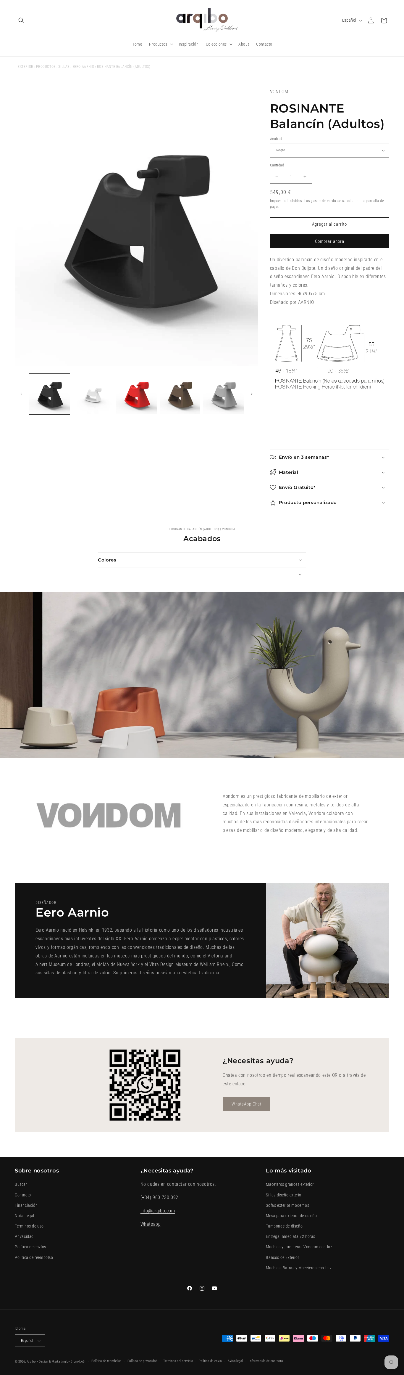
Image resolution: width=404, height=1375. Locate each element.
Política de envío (210, 1361)
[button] (21, 20)
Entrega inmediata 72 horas (290, 1236)
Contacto (23, 1195)
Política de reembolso (34, 1257)
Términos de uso (29, 1226)
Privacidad (24, 1236)
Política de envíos (30, 1246)
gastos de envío (323, 201)
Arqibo (31, 1361)
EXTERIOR (25, 67)
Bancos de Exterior (282, 1257)
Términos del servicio (178, 1361)
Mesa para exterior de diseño (291, 1215)
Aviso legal (235, 1361)
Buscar (21, 1184)
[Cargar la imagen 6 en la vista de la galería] (180, 394)
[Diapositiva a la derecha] (251, 393)
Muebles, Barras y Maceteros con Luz (299, 1267)
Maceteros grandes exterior (290, 1184)
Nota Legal (24, 1215)
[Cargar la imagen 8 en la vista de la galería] (223, 394)
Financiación (26, 1205)
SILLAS (64, 67)
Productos (45, 67)
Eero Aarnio (83, 67)
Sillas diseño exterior (284, 1195)
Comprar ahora (329, 241)
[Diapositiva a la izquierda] (21, 393)
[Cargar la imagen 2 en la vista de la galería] (93, 394)
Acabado (277, 139)
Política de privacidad (142, 1361)
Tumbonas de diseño (284, 1226)
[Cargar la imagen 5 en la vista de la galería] (136, 394)
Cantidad (277, 165)
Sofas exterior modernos (287, 1205)
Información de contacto (266, 1361)
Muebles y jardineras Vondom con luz (299, 1246)
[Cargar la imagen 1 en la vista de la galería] (49, 394)
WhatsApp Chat (246, 1104)
